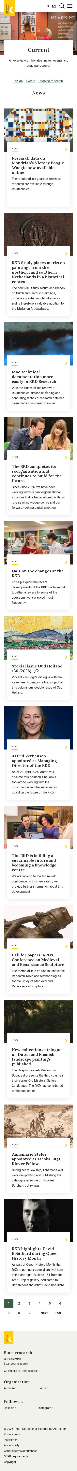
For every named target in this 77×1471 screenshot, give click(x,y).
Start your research (16, 1363)
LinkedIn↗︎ (10, 1407)
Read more (19, 205)
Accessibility (11, 1445)
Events (30, 81)
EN (54, 5)
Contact (43, 1388)
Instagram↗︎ (46, 1407)
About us (9, 1388)
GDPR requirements (16, 1456)
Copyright (10, 1462)
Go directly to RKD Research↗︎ (22, 1370)
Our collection (12, 1359)
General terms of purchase (20, 1450)
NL (48, 5)
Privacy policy (12, 1434)
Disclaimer (10, 1439)
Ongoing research (50, 81)
